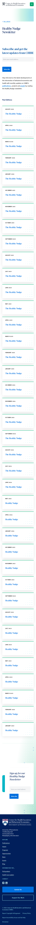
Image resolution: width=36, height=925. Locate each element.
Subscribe (7, 69)
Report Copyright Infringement (11, 913)
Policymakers (6, 871)
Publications (6, 843)
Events (4, 860)
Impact (4, 846)
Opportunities (6, 853)
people (22, 86)
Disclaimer (5, 922)
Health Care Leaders (8, 875)
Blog (3, 864)
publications (6, 86)
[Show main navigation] (32, 4)
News (3, 857)
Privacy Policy (27, 913)
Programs (5, 850)
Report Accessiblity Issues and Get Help (13, 917)
